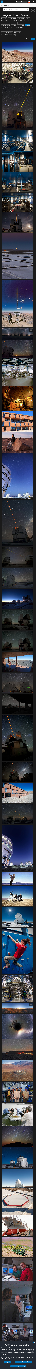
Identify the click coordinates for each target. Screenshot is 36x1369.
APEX (23, 18)
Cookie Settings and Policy (18, 1366)
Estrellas (17, 32)
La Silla (13, 25)
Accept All (7, 1362)
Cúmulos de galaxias (25, 23)
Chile (27, 18)
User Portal (24, 1)
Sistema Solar (24, 30)
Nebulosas (20, 25)
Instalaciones (19, 27)
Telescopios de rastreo (8, 34)
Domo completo (5, 23)
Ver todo (3, 18)
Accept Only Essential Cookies (23, 1362)
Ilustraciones (5, 25)
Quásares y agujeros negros (9, 30)
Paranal (27, 25)
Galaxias (14, 23)
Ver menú (5, 5)
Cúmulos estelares (7, 32)
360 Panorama (12, 18)
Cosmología (4, 20)
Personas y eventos (7, 27)
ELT (11, 20)
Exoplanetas (27, 20)
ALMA (18, 18)
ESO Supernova (17, 20)
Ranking (28, 38)
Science (18, 1)
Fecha (33, 38)
